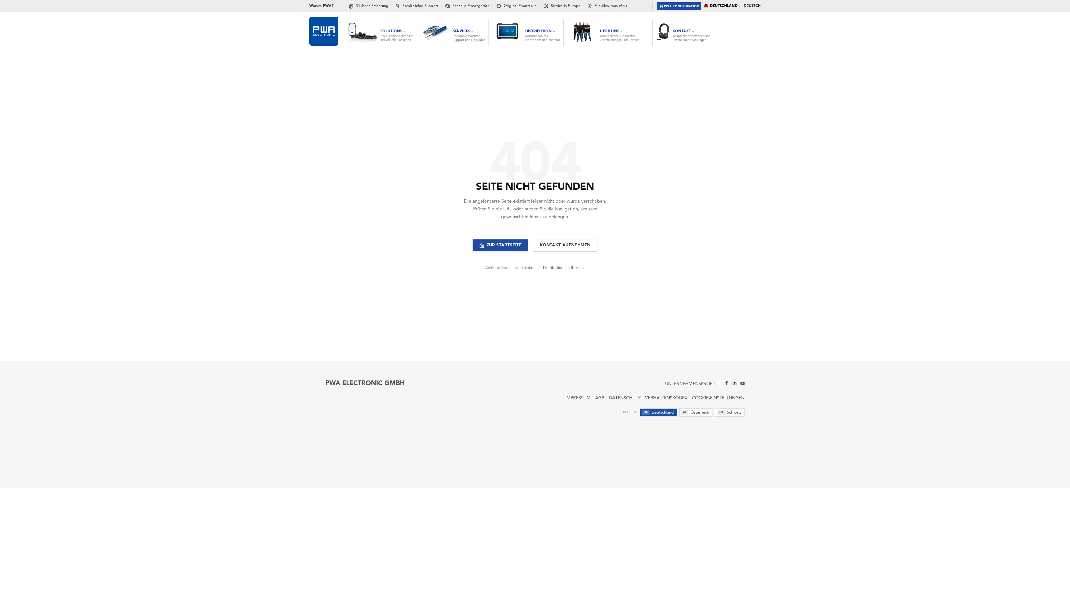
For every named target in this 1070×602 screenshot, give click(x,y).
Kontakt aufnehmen (565, 245)
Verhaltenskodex (666, 398)
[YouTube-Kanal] (741, 383)
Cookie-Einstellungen (718, 398)
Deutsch (752, 6)
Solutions (529, 268)
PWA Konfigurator (681, 6)
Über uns (577, 268)
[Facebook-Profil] (724, 383)
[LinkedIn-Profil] (733, 383)
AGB (599, 398)
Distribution (553, 268)
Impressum (578, 398)
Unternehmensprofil (690, 384)
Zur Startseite (504, 245)
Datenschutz (625, 398)
